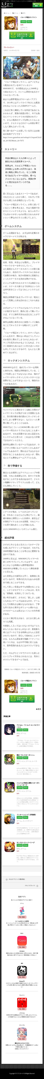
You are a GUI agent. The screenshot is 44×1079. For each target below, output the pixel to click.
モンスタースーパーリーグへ (22, 853)
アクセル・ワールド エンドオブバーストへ (22, 736)
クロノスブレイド (30, 885)
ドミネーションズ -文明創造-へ (22, 825)
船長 (39, 709)
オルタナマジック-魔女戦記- (17, 879)
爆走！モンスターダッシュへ (22, 765)
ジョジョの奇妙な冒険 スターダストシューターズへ (22, 795)
